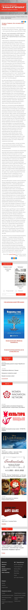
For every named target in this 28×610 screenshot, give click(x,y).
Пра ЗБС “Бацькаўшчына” (18, 564)
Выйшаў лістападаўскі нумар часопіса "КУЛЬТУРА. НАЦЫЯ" (14, 429)
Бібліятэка (4, 562)
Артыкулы (4, 585)
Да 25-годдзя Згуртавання (18, 577)
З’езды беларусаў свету (18, 566)
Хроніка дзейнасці (17, 568)
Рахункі (15, 575)
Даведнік (3, 583)
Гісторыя (3, 593)
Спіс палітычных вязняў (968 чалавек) (14, 302)
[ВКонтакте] (22, 21)
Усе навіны (4, 523)
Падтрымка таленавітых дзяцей (9, 373)
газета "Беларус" (12, 254)
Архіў (7, 270)
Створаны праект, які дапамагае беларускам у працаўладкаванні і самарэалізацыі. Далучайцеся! (13, 406)
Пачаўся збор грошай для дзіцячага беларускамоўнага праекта (10, 499)
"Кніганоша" (20, 290)
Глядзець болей (5, 378)
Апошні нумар (8, 268)
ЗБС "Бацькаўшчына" (19, 562)
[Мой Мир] (25, 21)
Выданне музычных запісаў (8, 375)
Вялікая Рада (16, 571)
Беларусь (4, 581)
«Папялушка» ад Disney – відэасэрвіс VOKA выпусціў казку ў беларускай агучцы (12, 452)
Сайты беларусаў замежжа (6, 597)
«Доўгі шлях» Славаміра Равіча (9, 521)
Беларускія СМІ (5, 587)
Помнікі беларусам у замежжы (19, 593)
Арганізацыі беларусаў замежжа (7, 595)
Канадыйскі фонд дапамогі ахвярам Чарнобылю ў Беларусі (13, 364)
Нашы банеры (16, 573)
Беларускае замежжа (6, 591)
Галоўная (2, 16)
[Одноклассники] (23, 21)
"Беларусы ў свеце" (10, 290)
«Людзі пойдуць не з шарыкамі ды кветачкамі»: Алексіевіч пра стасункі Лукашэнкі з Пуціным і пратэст (13, 547)
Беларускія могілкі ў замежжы (19, 595)
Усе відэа (3, 552)
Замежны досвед (17, 601)
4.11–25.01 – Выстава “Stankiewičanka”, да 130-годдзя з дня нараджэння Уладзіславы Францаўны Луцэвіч (14, 476)
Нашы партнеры (5, 572)
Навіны (3, 566)
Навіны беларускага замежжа (10, 16)
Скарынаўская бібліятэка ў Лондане (10, 370)
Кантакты (4, 564)
